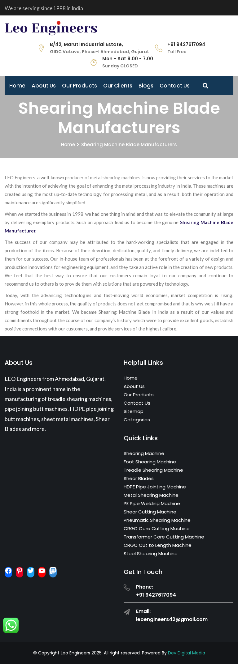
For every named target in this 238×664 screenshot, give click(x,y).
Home (17, 85)
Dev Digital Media (186, 653)
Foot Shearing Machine (150, 461)
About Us (44, 85)
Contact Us (175, 85)
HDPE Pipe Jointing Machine (155, 486)
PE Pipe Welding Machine (152, 503)
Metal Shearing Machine (151, 495)
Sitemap (133, 411)
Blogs (146, 85)
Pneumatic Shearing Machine (157, 520)
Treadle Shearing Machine (153, 470)
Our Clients (117, 85)
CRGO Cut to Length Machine (158, 545)
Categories (137, 419)
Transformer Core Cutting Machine (164, 537)
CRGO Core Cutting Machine (157, 528)
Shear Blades (139, 478)
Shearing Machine (144, 453)
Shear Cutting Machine (150, 512)
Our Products (79, 85)
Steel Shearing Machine (151, 553)
